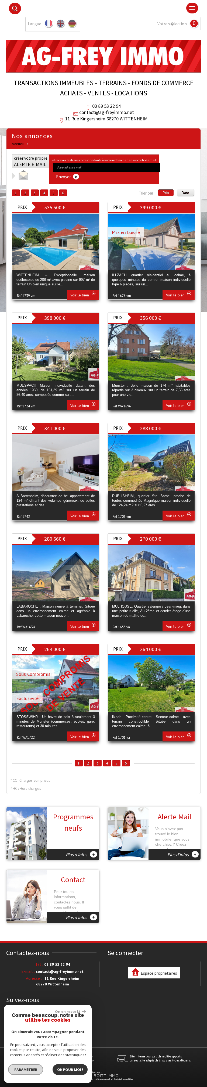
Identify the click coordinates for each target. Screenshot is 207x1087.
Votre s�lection (172, 23)
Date (185, 192)
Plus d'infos (80, 854)
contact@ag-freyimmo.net (106, 112)
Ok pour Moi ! (70, 1069)
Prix (166, 192)
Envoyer (64, 176)
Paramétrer (25, 1069)
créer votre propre (30, 161)
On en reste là (67, 1011)
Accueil (18, 144)
